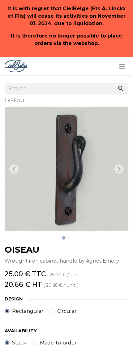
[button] (14, 169)
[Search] (120, 89)
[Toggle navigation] (121, 66)
